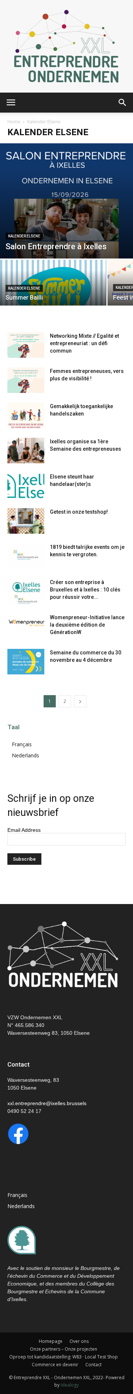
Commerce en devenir (55, 1364)
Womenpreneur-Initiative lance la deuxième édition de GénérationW (87, 624)
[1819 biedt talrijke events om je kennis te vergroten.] (25, 556)
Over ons (79, 1341)
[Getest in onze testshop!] (25, 521)
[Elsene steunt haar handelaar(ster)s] (25, 485)
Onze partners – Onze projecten (63, 1349)
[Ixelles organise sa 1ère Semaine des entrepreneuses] (25, 450)
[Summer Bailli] (53, 286)
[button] (122, 103)
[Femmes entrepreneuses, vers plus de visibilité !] (25, 380)
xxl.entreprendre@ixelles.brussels (46, 1103)
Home (13, 122)
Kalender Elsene (24, 236)
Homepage (50, 1341)
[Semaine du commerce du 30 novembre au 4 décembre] (25, 661)
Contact (93, 1364)
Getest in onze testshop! (79, 512)
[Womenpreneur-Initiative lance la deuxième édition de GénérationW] (25, 622)
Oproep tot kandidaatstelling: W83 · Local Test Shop (63, 1357)
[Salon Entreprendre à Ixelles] (66, 201)
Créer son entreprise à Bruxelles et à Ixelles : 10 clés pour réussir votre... (85, 589)
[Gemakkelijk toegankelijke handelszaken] (25, 415)
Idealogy (70, 1385)
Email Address (24, 830)
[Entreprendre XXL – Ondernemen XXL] (66, 46)
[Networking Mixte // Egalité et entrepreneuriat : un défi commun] (25, 345)
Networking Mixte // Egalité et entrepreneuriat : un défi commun (84, 343)
